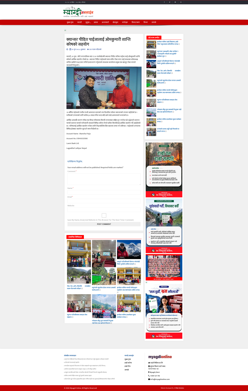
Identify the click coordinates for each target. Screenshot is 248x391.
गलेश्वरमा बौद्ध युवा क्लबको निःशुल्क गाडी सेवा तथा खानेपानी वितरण (102, 322)
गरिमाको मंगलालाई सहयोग (72, 362)
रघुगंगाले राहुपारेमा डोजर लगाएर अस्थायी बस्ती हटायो (104, 288)
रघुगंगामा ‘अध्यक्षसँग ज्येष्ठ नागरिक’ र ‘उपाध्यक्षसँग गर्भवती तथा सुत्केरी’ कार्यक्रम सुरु (167, 54)
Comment (72, 171)
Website (70, 205)
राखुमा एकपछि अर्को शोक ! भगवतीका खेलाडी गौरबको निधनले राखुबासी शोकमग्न (86, 372)
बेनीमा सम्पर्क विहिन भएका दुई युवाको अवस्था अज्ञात (78, 375)
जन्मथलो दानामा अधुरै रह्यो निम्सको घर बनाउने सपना (168, 130)
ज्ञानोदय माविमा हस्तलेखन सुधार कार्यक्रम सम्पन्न (169, 120)
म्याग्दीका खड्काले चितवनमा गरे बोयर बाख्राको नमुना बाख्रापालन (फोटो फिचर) (85, 366)
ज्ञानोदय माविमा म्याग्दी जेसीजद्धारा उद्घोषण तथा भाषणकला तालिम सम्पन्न (128, 288)
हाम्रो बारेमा (128, 362)
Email (70, 197)
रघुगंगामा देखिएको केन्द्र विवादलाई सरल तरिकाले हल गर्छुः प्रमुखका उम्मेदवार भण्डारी (86, 359)
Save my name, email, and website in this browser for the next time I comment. (100, 220)
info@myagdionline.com (160, 379)
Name (70, 188)
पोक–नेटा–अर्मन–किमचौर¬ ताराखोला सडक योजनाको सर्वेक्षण (78, 287)
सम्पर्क (127, 369)
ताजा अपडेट (155, 37)
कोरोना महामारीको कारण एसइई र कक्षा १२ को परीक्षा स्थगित (80, 369)
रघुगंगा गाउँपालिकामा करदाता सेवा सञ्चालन (77, 316)
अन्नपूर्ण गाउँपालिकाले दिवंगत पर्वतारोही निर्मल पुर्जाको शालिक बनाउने (128, 262)
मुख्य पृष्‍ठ (128, 359)
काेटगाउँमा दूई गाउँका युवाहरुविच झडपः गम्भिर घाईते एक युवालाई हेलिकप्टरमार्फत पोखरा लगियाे (90, 379)
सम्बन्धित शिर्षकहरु (75, 237)
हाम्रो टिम (127, 366)
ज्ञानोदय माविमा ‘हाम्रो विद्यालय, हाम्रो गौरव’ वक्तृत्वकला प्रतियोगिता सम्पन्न (167, 43)
